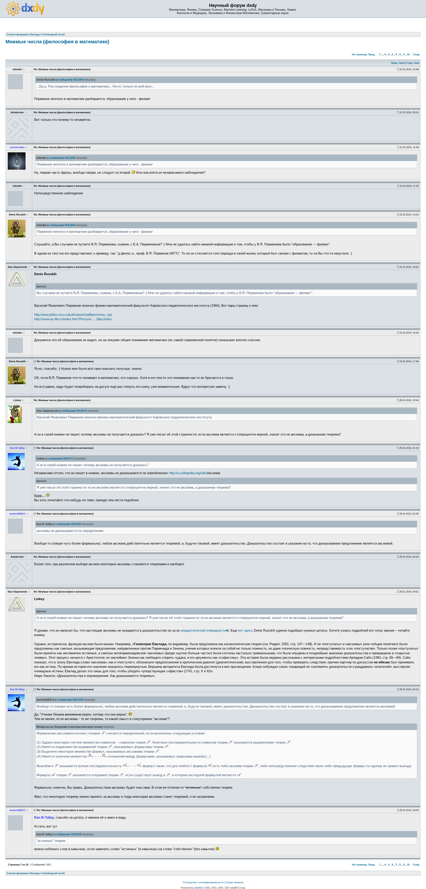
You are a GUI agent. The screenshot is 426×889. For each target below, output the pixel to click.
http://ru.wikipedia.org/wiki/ (188, 473)
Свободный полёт (54, 873)
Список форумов (17, 873)
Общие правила (234, 882)
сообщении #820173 (61, 458)
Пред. (371, 54)
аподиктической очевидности (203, 630)
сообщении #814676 (74, 410)
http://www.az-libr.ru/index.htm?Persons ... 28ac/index (73, 319)
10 (408, 54)
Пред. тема (397, 63)
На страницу (359, 54)
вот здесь (245, 630)
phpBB (197, 887)
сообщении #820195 (70, 699)
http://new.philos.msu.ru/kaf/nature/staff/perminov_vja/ (73, 314)
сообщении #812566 (71, 79)
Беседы (35, 873)
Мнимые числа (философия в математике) (57, 41)
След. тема (412, 63)
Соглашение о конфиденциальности (203, 882)
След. (416, 54)
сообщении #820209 (68, 834)
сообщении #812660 (62, 157)
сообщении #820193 (68, 524)
